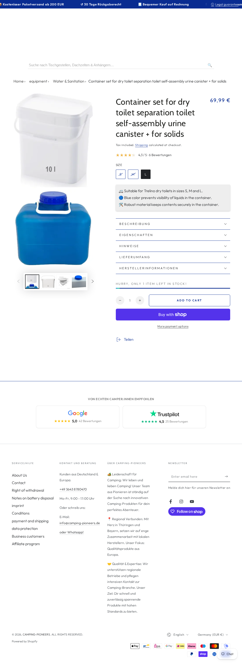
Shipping (141, 145)
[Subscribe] (227, 476)
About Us (19, 475)
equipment (38, 81)
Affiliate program (26, 543)
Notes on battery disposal (33, 498)
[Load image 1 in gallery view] (32, 281)
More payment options (172, 326)
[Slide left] (18, 281)
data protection (25, 528)
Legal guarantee (224, 4)
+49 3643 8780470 (73, 489)
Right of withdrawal (28, 490)
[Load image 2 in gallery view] (48, 281)
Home (18, 81)
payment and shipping (30, 521)
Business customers (28, 536)
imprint (18, 505)
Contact (19, 482)
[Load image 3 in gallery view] (63, 281)
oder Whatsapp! (72, 532)
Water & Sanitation (68, 81)
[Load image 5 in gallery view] (79, 281)
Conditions (21, 513)
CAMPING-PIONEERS (36, 634)
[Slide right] (92, 281)
